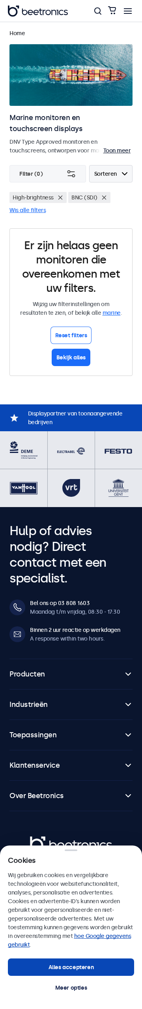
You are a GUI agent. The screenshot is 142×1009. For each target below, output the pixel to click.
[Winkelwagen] (112, 11)
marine (112, 313)
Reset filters (71, 335)
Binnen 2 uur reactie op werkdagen (75, 630)
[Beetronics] (38, 11)
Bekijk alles (71, 357)
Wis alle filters (27, 210)
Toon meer (117, 150)
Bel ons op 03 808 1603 (60, 603)
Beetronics (44, 841)
